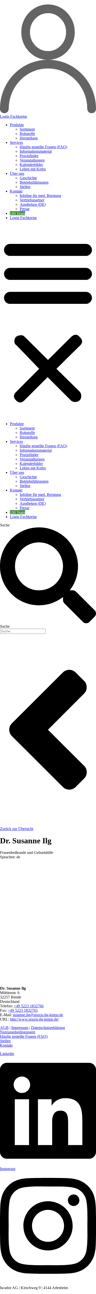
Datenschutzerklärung (48, 1028)
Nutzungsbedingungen (17, 1032)
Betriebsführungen (34, 182)
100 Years (17, 213)
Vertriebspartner (32, 200)
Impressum (19, 1028)
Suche (5, 525)
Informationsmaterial (36, 151)
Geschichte (28, 178)
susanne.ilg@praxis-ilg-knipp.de (38, 1015)
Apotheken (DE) (33, 204)
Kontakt (16, 191)
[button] (48, 321)
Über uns (17, 173)
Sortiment (27, 129)
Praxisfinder (29, 156)
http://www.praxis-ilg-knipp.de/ (34, 1019)
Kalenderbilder (31, 165)
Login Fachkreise (23, 218)
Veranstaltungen (32, 160)
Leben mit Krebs (33, 169)
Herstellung (29, 138)
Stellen (25, 187)
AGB (4, 1028)
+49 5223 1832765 (23, 1010)
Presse (25, 209)
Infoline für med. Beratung (40, 195)
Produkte (17, 125)
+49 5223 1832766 (29, 1006)
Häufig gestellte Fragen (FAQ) (43, 147)
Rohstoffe (27, 134)
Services (16, 142)
